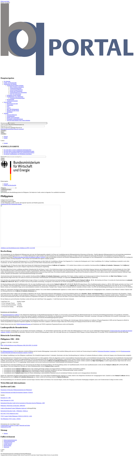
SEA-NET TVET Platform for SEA (9, 413)
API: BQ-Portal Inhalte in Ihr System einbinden (18, 120)
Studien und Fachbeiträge (13, 117)
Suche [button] (2, 160)
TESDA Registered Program (23, 324)
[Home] (67, 74)
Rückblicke (9, 112)
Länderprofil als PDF (6, 204)
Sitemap (6, 433)
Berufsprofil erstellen (16, 204)
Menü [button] (2, 132)
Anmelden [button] (3, 133)
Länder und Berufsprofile (10, 185)
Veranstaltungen (11, 116)
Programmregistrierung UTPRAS (11, 314)
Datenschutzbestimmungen (10, 440)
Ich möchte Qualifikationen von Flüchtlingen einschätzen (18, 154)
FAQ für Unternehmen (15, 94)
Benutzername (4, 123)
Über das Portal (7, 102)
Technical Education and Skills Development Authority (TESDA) (29, 257)
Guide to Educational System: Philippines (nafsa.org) (14, 408)
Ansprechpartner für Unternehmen (18, 92)
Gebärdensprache (8, 442)
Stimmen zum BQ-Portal (13, 110)
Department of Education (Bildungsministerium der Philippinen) (16, 389)
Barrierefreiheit (7, 445)
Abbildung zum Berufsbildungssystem (10, 248)
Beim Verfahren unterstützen (17, 87)
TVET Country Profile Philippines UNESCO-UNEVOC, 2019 (16, 416)
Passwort (3, 126)
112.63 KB (27, 248)
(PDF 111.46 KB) (19, 345)
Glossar (9, 107)
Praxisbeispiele (10, 99)
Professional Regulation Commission (107, 351)
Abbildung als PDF (24, 248)
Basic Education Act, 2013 (7, 400)
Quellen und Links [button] (8, 387)
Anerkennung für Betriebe (10, 84)
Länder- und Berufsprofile (10, 82)
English (5, 138)
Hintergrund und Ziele (12, 103)
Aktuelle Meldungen (12, 114)
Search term (3, 156)
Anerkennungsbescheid (15, 88)
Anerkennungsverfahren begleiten (15, 85)
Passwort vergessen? (19, 129)
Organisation (10, 105)
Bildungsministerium (8, 351)
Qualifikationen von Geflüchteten (15, 96)
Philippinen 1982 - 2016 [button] (10, 339)
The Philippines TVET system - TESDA (11, 418)
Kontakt (6, 143)
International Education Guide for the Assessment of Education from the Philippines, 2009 (23, 403)
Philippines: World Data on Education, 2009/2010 (13, 405)
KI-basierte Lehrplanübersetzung (15, 119)
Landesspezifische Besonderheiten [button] (14, 327)
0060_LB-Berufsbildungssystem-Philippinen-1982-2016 (14, 345)
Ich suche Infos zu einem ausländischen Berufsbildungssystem (19, 151)
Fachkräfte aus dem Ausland (14, 95)
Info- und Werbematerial (13, 109)
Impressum (6, 447)
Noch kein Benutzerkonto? (7, 129)
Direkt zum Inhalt (5, 1)
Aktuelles (6, 113)
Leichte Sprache (8, 444)
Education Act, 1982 (6, 397)
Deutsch (6, 136)
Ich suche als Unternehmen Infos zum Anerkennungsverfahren (19, 152)
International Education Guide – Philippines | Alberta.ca (14, 411)
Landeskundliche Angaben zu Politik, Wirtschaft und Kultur (15, 425)
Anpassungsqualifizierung (16, 89)
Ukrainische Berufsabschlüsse (17, 98)
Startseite (6, 184)
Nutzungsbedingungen (9, 441)
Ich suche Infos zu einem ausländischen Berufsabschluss (17, 149)
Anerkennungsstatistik (12, 101)
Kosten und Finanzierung (16, 91)
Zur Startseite (7, 81)
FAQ (8, 106)
